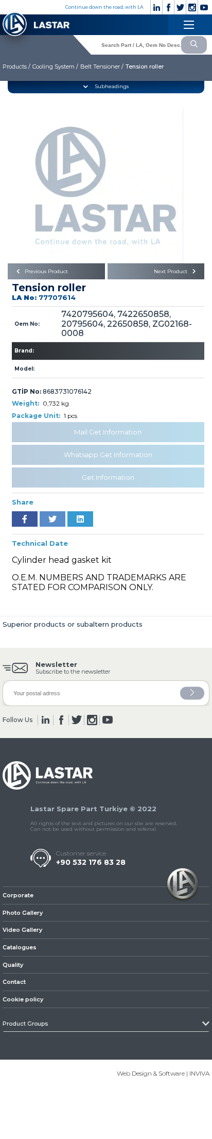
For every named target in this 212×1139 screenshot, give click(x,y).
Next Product (171, 271)
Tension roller (145, 66)
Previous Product (45, 271)
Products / (16, 66)
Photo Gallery (23, 912)
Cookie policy (23, 999)
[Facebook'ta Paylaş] (25, 519)
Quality (13, 964)
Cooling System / (55, 66)
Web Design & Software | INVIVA (163, 1073)
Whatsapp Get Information (108, 454)
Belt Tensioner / (101, 66)
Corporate (18, 895)
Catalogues (20, 947)
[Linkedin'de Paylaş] (80, 519)
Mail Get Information (108, 432)
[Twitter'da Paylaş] (52, 519)
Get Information (108, 477)
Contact (14, 981)
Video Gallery (22, 929)
